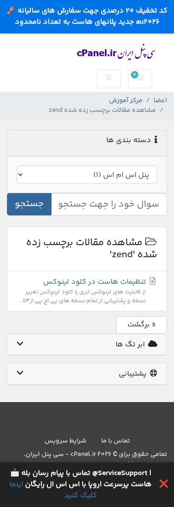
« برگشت (141, 325)
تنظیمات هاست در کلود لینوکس (83, 291)
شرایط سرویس (65, 441)
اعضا (160, 101)
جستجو (29, 204)
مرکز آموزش (125, 101)
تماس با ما (115, 441)
